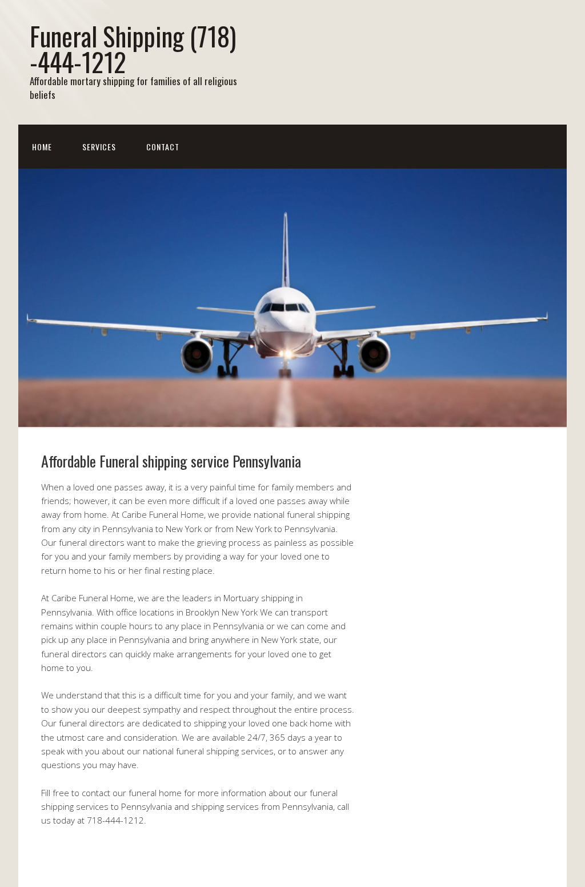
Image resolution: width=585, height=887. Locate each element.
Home (42, 147)
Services (99, 147)
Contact (162, 147)
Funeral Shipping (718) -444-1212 (133, 49)
